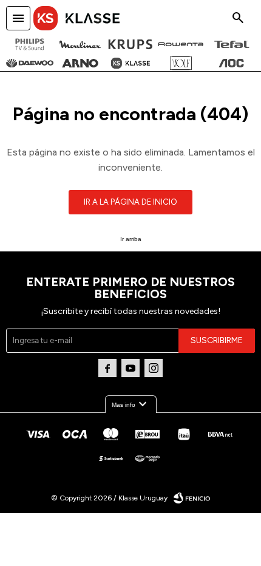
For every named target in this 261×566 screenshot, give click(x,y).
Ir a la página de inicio (130, 201)
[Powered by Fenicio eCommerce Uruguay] (192, 498)
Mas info (131, 404)
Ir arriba (130, 239)
